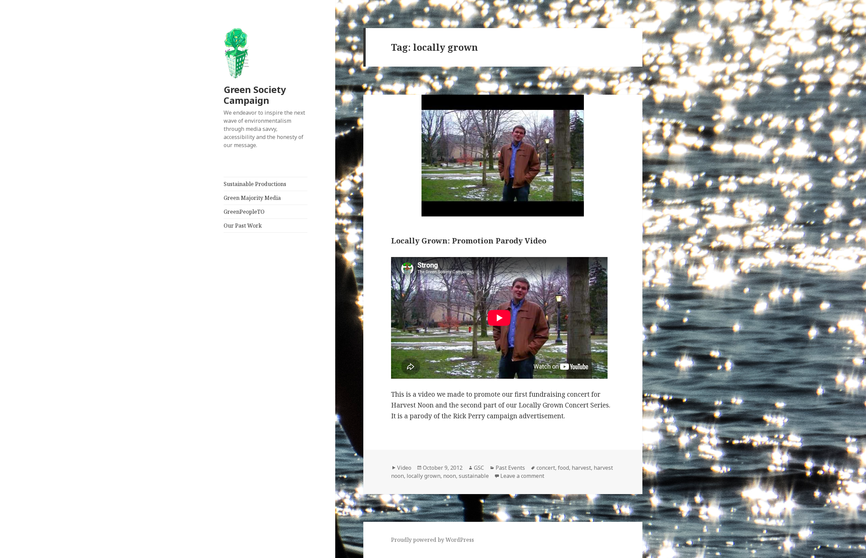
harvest (581, 467)
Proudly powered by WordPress (432, 539)
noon (449, 476)
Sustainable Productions (255, 184)
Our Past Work (243, 225)
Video (404, 467)
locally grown (423, 476)
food (563, 467)
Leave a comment (522, 476)
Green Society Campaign (255, 95)
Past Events (510, 467)
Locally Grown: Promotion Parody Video (468, 240)
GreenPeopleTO (244, 211)
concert (546, 467)
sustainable (474, 476)
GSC (479, 467)
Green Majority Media (252, 198)
